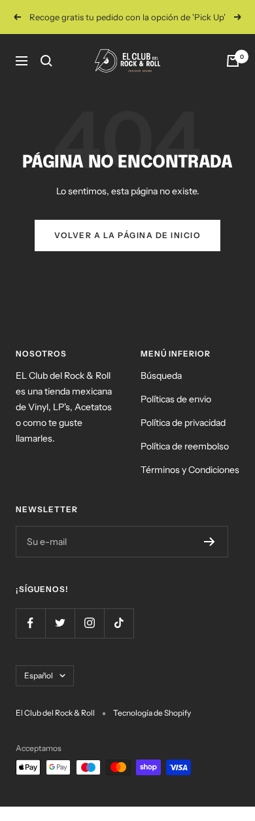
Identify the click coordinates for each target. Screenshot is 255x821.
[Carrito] (232, 61)
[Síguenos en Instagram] (89, 623)
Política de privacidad (183, 422)
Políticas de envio (176, 399)
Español (38, 675)
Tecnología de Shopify (152, 713)
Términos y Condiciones (190, 470)
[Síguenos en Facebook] (30, 623)
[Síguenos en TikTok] (118, 623)
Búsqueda (161, 375)
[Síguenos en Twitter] (60, 623)
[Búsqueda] (46, 61)
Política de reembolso (185, 446)
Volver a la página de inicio (127, 235)
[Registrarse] (209, 541)
